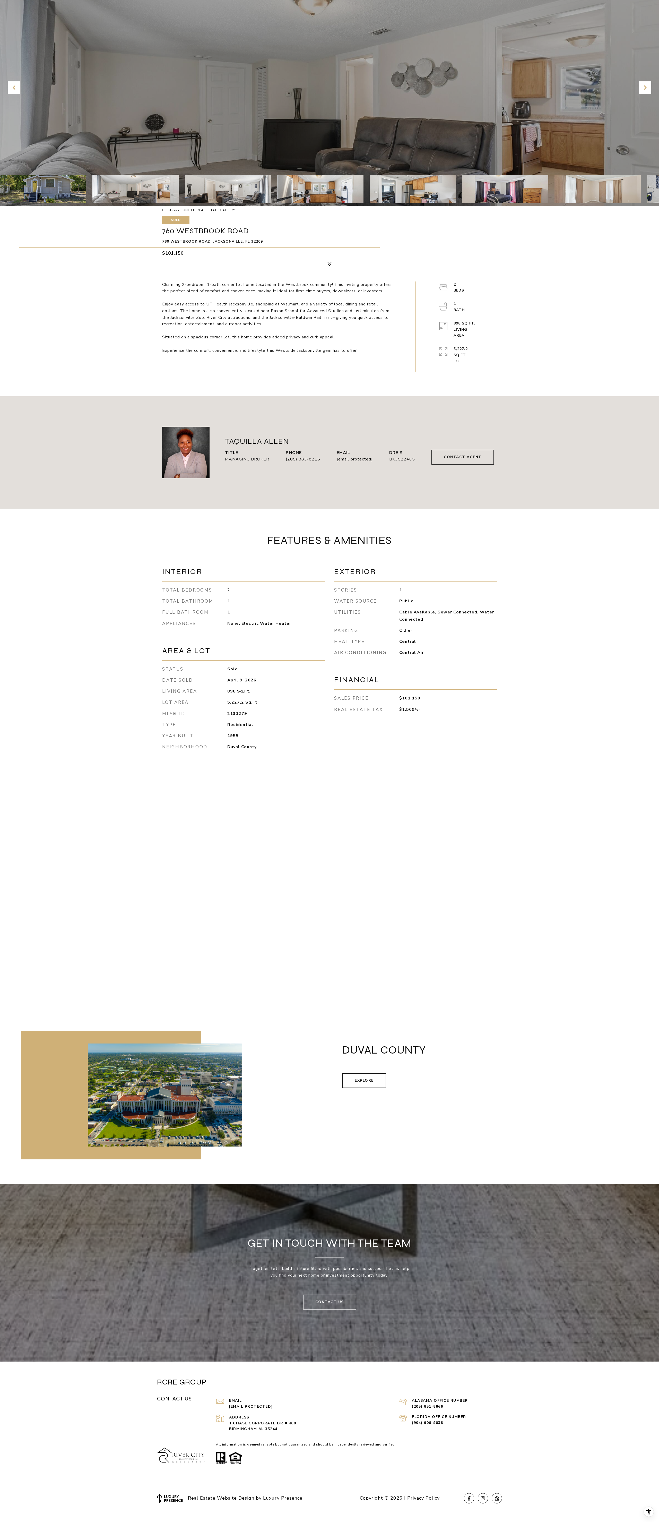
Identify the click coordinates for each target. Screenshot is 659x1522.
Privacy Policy (423, 1498)
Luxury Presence (282, 1498)
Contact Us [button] (329, 1301)
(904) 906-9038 (427, 1422)
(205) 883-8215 (303, 459)
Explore (364, 1080)
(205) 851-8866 (427, 1406)
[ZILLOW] (497, 1498)
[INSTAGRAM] (483, 1498)
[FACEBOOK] (469, 1498)
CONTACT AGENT (463, 457)
